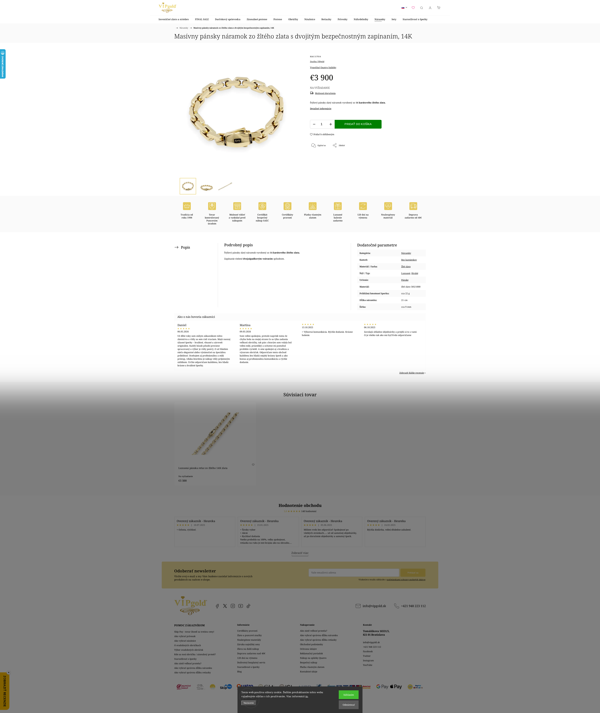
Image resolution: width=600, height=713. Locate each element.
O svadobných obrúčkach (187, 645)
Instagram (232, 606)
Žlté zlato (406, 266)
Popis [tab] (185, 247)
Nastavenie (249, 703)
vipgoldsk (225, 606)
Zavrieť (410, 156)
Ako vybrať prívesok (184, 636)
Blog (239, 671)
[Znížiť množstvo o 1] (314, 124)
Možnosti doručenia (325, 93)
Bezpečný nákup (308, 662)
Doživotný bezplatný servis (251, 662)
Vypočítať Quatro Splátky (323, 67)
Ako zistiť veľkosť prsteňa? (187, 663)
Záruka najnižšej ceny (248, 644)
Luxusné (405, 273)
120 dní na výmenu (247, 657)
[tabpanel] (215, 443)
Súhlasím (348, 694)
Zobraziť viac (300, 553)
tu (306, 696)
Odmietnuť (349, 704)
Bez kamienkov (409, 259)
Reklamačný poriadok (311, 653)
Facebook (217, 606)
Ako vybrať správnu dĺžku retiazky (192, 672)
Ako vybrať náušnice (185, 640)
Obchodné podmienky (311, 644)
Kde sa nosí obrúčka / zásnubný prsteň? (195, 654)
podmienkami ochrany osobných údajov (406, 579)
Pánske (404, 279)
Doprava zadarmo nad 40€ (251, 653)
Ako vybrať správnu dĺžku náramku (193, 667)
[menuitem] (174, 19)
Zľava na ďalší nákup (248, 648)
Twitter (367, 655)
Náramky (406, 253)
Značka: (317, 61)
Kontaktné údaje (308, 671)
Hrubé (414, 273)
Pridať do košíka (358, 124)
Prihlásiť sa (413, 572)
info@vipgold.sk (374, 606)
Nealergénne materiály (249, 639)
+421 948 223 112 (413, 606)
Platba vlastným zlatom (312, 666)
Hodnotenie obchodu (300, 505)
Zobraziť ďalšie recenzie (411, 372)
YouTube (240, 606)
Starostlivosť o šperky (185, 658)
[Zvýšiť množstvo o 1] (331, 124)
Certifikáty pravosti (247, 630)
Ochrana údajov (308, 648)
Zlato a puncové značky (249, 635)
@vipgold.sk (248, 606)
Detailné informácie (320, 108)
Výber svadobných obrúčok (188, 649)
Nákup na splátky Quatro (313, 657)
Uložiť (319, 155)
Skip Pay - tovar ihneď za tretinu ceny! (194, 631)
